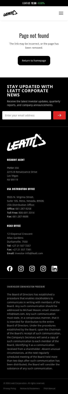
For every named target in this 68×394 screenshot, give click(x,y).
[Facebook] (10, 268)
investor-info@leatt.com (29, 253)
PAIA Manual (49, 388)
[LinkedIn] (54, 268)
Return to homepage (34, 60)
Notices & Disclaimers (30, 388)
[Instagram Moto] (21, 268)
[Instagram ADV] (43, 268)
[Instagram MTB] (32, 268)
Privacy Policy (9, 388)
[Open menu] (61, 13)
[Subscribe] (59, 115)
